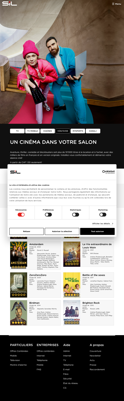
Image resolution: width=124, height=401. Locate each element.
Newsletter (95, 355)
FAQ (39, 369)
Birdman (34, 302)
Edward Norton (52, 314)
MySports (78, 131)
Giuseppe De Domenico (45, 288)
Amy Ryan (40, 312)
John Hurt (99, 314)
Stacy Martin (95, 262)
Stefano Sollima (49, 283)
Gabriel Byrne (48, 286)
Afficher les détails (101, 223)
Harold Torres (42, 289)
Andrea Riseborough (97, 257)
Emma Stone (94, 289)
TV (17, 131)
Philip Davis (100, 315)
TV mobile (32, 131)
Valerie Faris (107, 281)
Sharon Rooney (106, 260)
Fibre (65, 374)
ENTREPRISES (47, 345)
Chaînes (47, 131)
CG (64, 388)
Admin (66, 351)
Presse (93, 365)
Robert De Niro (47, 265)
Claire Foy (104, 258)
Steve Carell (94, 291)
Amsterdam (36, 244)
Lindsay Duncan (52, 315)
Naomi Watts (53, 317)
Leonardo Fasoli (43, 281)
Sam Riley (108, 315)
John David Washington (45, 259)
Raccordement (97, 369)
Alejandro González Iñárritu (47, 309)
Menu (118, 4)
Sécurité (67, 378)
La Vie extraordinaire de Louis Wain (71, 254)
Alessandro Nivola (43, 254)
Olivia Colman (95, 260)
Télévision (15, 360)
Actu (92, 360)
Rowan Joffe (94, 309)
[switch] (48, 215)
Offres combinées (45, 351)
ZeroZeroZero (37, 275)
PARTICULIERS (21, 345)
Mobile (13, 355)
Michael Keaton (42, 317)
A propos (97, 345)
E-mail (66, 369)
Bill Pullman (94, 288)
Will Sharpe (94, 253)
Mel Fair (50, 262)
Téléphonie (42, 360)
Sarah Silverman (106, 289)
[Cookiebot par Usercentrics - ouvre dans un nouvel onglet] (104, 172)
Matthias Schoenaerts (46, 261)
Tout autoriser (97, 231)
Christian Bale (51, 257)
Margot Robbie (42, 260)
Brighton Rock (91, 302)
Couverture (95, 351)
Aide (66, 345)
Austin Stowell (105, 286)
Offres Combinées (19, 351)
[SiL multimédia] (12, 3)
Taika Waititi (105, 262)
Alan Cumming (95, 284)
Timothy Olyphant (48, 267)
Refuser (26, 231)
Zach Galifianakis (43, 319)
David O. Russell (43, 250)
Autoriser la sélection (62, 231)
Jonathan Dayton (96, 281)
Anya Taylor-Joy (53, 255)
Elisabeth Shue (104, 288)
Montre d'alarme (18, 365)
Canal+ (93, 131)
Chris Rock (41, 257)
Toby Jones (94, 263)
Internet (41, 355)
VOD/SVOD (62, 131)
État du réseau (70, 383)
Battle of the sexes (93, 275)
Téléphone (68, 365)
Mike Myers (48, 264)
